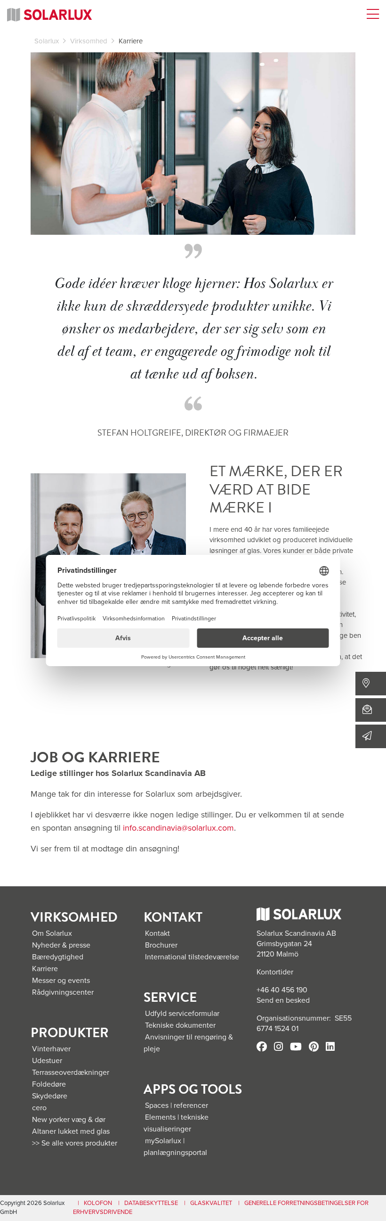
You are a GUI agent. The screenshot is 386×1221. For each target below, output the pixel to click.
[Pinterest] (314, 1047)
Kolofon (98, 1203)
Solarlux (46, 41)
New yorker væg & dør (68, 1119)
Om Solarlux (52, 933)
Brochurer (161, 945)
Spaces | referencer (176, 1105)
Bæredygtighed (57, 957)
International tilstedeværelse (192, 957)
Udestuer (47, 1060)
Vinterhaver (51, 1049)
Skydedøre (49, 1096)
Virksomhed (88, 41)
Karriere (45, 969)
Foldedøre (49, 1084)
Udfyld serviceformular (182, 1013)
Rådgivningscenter (63, 992)
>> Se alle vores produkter (74, 1143)
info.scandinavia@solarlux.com (178, 828)
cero (39, 1108)
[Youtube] (296, 1047)
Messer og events (61, 980)
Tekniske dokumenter (180, 1025)
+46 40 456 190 (282, 990)
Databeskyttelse (151, 1203)
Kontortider (275, 972)
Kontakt (157, 933)
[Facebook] (262, 1047)
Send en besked (283, 1000)
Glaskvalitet (211, 1203)
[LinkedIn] (330, 1047)
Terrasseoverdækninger (70, 1072)
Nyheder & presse (61, 945)
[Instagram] (278, 1047)
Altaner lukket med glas (71, 1131)
